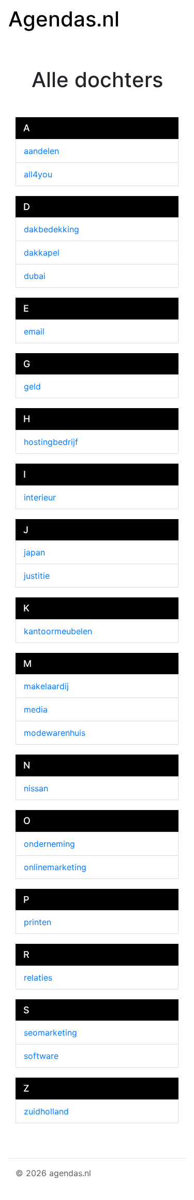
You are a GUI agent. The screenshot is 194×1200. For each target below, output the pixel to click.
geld (32, 386)
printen (37, 922)
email (34, 331)
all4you (38, 174)
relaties (38, 977)
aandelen (41, 151)
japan (34, 552)
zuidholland (46, 1111)
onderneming (49, 844)
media (36, 709)
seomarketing (50, 1032)
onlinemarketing (55, 867)
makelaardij (46, 686)
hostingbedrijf (51, 442)
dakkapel (41, 252)
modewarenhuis (54, 733)
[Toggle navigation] (171, 21)
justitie (37, 575)
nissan (36, 788)
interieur (40, 497)
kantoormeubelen (58, 631)
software (41, 1056)
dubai (35, 276)
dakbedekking (51, 229)
